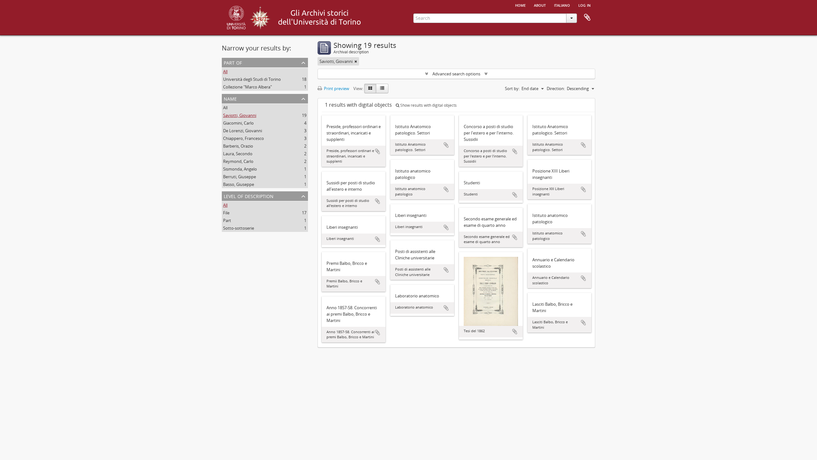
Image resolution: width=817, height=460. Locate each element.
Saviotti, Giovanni (239, 115)
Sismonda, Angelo (240, 169)
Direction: (556, 88)
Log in (584, 4)
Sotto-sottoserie (238, 228)
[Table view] (382, 88)
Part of (233, 62)
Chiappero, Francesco (243, 138)
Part (227, 220)
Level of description (249, 195)
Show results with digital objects (428, 105)
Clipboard (587, 18)
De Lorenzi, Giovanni (242, 131)
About (540, 4)
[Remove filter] (356, 61)
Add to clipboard (377, 151)
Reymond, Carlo (238, 161)
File (226, 213)
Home (520, 4)
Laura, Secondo (237, 154)
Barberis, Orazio (238, 146)
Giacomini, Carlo (238, 123)
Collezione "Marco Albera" (247, 87)
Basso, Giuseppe (238, 184)
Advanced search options (456, 74)
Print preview (336, 88)
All (225, 71)
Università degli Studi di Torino (252, 79)
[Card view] (370, 88)
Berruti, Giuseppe (239, 177)
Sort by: (512, 88)
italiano (562, 4)
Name (230, 98)
